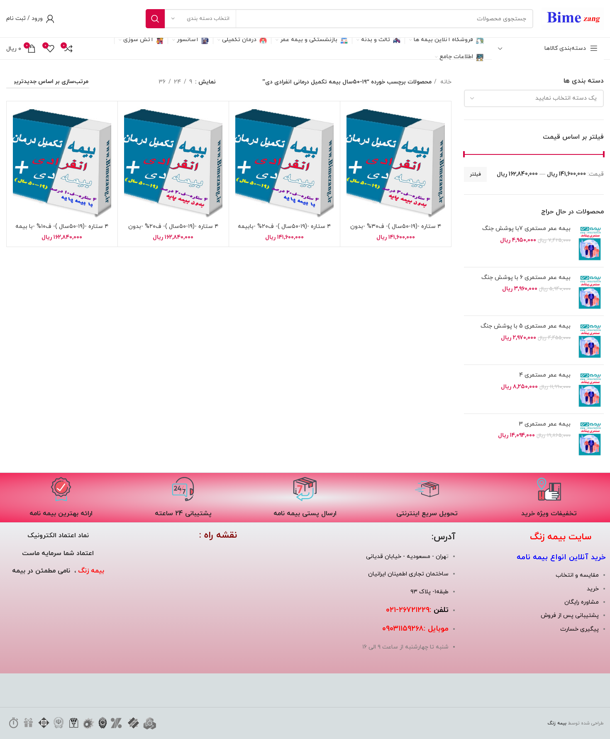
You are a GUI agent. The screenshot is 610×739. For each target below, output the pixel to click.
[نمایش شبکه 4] (107, 82)
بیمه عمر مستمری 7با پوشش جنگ (526, 228)
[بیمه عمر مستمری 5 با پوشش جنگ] (590, 340)
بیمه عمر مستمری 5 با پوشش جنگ (526, 326)
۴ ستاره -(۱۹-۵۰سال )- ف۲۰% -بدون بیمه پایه (173, 231)
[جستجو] (155, 18)
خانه (445, 82)
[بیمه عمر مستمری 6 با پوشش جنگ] (590, 292)
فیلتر (475, 174)
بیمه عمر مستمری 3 (545, 424)
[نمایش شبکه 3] (122, 82)
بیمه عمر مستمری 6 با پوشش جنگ (526, 277)
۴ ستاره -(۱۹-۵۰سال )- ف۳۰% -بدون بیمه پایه (395, 231)
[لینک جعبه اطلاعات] (549, 497)
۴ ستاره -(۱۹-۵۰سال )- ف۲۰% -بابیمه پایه (284, 231)
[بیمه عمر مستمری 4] (590, 389)
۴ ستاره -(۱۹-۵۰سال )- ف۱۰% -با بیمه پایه (61, 231)
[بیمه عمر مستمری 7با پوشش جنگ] (590, 243)
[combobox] (534, 98)
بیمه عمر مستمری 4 (545, 375)
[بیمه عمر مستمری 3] (590, 438)
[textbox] (566, 98)
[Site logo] (573, 18)
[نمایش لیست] (138, 82)
